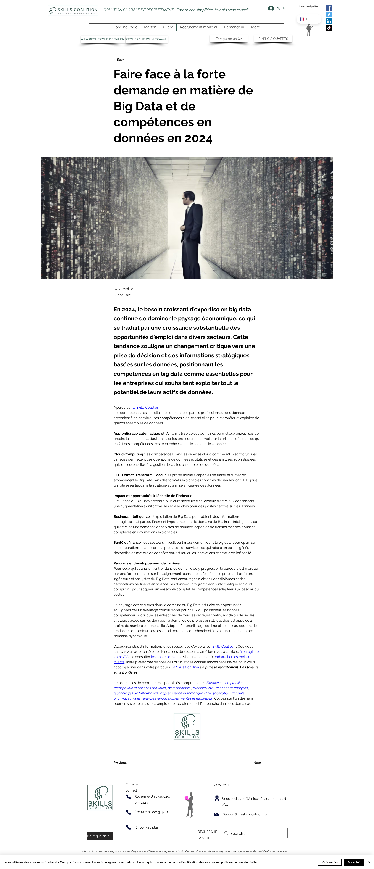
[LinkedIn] (329, 21)
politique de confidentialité (239, 862)
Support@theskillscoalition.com (246, 814)
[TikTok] (329, 28)
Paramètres (330, 862)
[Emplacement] (217, 798)
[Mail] (217, 814)
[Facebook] (329, 8)
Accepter (354, 862)
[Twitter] (329, 14)
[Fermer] (368, 862)
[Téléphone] (128, 797)
